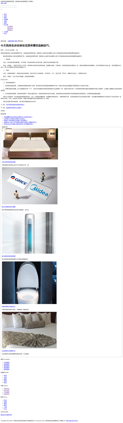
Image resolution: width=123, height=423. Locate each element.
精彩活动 (6, 394)
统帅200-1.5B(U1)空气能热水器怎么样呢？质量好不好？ (20, 122)
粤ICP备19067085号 (72, 420)
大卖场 (6, 31)
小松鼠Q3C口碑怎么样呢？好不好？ (14, 118)
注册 (5, 3)
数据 (5, 403)
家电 (5, 381)
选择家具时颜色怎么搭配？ (14, 107)
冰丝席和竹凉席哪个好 (8, 351)
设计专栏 (6, 390)
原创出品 (10, 28)
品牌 (5, 402)
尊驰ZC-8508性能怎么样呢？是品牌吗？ (16, 120)
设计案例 (10, 26)
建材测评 (6, 366)
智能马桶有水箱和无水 (8, 306)
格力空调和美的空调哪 (8, 206)
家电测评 (6, 369)
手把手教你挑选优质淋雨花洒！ (15, 104)
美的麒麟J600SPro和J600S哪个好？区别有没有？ (18, 117)
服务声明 (9, 415)
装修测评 (6, 367)
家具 (5, 375)
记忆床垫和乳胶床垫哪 (8, 162)
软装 (5, 382)
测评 (5, 17)
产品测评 (6, 392)
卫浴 (5, 377)
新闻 (5, 23)
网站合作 (3, 415)
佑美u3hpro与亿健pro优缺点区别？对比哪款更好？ (19, 124)
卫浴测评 (6, 362)
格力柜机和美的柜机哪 (8, 256)
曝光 (5, 405)
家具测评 (6, 364)
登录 (2, 3)
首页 (5, 14)
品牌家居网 (11, 41)
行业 (5, 409)
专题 (5, 21)
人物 (5, 407)
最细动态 (10, 30)
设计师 (6, 24)
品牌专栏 (6, 388)
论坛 (5, 33)
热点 (5, 400)
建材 (5, 379)
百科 (5, 16)
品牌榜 (6, 19)
